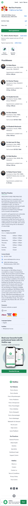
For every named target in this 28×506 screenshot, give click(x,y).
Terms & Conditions (14, 473)
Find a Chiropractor (14, 402)
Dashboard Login (14, 452)
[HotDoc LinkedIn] (14, 488)
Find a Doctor (14, 390)
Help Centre (14, 427)
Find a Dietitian (14, 409)
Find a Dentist (14, 393)
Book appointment (14, 30)
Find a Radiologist (14, 418)
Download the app (14, 371)
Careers (14, 467)
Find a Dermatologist (14, 415)
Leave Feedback (14, 431)
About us (14, 464)
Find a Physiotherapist (14, 396)
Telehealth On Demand (14, 421)
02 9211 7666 (8, 256)
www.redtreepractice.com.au (12, 259)
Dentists (14, 446)
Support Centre (14, 455)
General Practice (14, 439)
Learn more (23, 35)
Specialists (14, 449)
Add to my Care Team (16, 10)
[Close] (1, 502)
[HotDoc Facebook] (11, 488)
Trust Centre (14, 479)
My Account (14, 424)
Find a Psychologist (14, 405)
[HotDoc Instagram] (16, 488)
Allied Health (14, 442)
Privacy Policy (14, 476)
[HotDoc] (2, 2)
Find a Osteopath (14, 412)
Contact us (14, 470)
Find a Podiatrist (14, 399)
